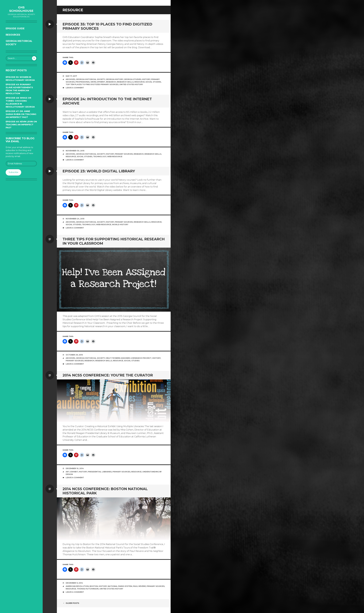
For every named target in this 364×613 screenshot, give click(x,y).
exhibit (74, 472)
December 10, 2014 (75, 468)
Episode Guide (15, 28)
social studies (153, 82)
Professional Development (90, 82)
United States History (131, 84)
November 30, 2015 (75, 151)
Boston (94, 586)
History (146, 79)
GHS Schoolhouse (21, 9)
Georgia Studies (132, 79)
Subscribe (13, 172)
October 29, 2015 (74, 355)
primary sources (124, 154)
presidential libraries (100, 472)
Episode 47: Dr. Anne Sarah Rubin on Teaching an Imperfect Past (21, 114)
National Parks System (120, 586)
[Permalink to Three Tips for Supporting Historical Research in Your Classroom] (114, 280)
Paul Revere (139, 586)
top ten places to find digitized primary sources (92, 84)
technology (99, 156)
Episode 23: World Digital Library (99, 171)
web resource (114, 156)
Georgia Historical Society (19, 43)
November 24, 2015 (75, 219)
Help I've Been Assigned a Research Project (128, 358)
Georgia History (114, 79)
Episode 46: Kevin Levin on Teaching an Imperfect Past (21, 124)
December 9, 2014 (74, 583)
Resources (13, 34)
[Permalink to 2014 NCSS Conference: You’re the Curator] (114, 400)
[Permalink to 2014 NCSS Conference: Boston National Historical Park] (114, 518)
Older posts (72, 603)
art (68, 472)
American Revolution (77, 586)
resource (139, 82)
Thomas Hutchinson (88, 589)
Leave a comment (75, 88)
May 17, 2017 (71, 76)
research (111, 82)
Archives (70, 79)
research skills (125, 82)
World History (120, 224)
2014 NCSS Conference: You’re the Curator (108, 375)
